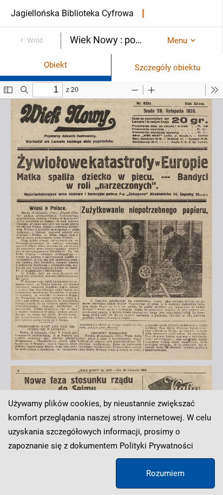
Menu (177, 40)
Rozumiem (165, 473)
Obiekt (55, 65)
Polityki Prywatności (156, 446)
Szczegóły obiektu (167, 67)
